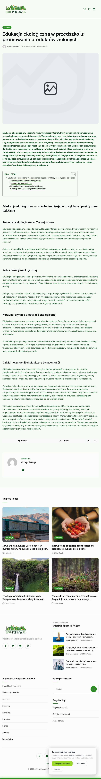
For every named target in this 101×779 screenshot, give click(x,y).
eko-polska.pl (14, 46)
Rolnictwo (6, 719)
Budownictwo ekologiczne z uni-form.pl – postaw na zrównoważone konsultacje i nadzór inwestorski (81, 662)
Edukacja (7, 27)
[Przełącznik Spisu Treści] (72, 174)
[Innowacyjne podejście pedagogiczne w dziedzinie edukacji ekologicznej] (75, 524)
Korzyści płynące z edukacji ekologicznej (27, 186)
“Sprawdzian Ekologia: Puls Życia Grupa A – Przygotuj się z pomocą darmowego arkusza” (74, 598)
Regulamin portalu (60, 707)
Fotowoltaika (7, 739)
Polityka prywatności (61, 714)
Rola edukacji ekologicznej (21, 183)
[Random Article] (84, 9)
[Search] (89, 9)
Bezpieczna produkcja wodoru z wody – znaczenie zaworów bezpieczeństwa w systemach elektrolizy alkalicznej (81, 635)
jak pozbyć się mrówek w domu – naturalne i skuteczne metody (81, 648)
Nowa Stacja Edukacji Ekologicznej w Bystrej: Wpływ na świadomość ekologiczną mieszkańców (25, 547)
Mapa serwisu (58, 721)
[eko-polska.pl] (16, 9)
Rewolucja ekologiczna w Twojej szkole (26, 181)
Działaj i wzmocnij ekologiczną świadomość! (29, 189)
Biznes (5, 726)
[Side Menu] (94, 9)
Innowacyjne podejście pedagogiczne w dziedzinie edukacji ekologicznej (73, 547)
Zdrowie (5, 732)
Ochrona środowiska (10, 693)
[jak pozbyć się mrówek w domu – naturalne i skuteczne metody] (58, 650)
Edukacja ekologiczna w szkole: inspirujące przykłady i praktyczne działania (41, 178)
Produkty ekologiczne (11, 686)
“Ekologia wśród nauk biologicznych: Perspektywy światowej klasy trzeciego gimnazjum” (23, 598)
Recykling (6, 713)
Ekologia (5, 699)
